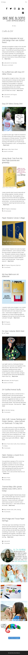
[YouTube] (19, 9)
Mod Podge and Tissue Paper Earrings (13, 519)
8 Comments (7, 479)
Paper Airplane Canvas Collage (13, 218)
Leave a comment (8, 65)
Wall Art (18, 265)
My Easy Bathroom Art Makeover (10, 275)
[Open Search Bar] (26, 2)
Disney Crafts (7, 149)
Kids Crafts (13, 444)
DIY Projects (13, 94)
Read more (7, 59)
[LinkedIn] (23, 9)
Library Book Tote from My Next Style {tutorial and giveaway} (12, 160)
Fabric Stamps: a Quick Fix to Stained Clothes (13, 456)
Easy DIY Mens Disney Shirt (12, 103)
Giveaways (13, 209)
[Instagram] (15, 9)
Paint (18, 444)
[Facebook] (6, 9)
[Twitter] (11, 9)
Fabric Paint (14, 149)
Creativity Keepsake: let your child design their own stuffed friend (13, 40)
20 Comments (7, 211)
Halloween (6, 380)
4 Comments (7, 511)
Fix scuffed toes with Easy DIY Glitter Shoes (13, 73)
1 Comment (7, 96)
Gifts (15, 509)
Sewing (12, 410)
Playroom (13, 265)
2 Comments (7, 324)
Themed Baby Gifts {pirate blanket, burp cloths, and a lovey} (12, 488)
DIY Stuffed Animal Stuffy (11, 389)
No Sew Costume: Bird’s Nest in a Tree (13, 332)
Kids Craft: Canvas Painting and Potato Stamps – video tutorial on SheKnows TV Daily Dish (13, 421)
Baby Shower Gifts (8, 509)
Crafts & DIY (7, 63)
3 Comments (7, 267)
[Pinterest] (23, 13)
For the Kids (13, 63)
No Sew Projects (14, 380)
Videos (6, 446)
